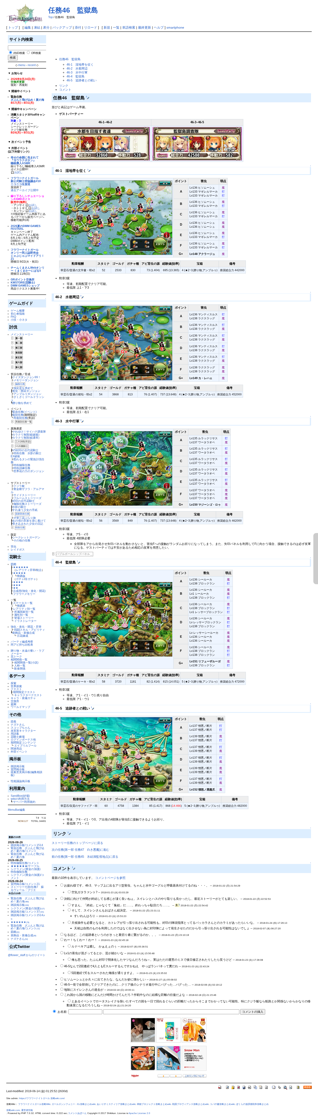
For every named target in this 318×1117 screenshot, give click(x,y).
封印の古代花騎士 (23, 500)
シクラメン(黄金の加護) (26, 868)
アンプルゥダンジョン (27, 393)
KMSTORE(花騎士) (23, 282)
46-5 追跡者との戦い (82, 80)
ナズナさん (18, 724)
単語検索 (128, 27)
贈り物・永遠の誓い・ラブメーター (27, 652)
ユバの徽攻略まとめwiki (222, 1104)
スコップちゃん (20, 727)
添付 (78, 27)
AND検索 (19, 52)
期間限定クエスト (24, 692)
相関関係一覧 (19, 659)
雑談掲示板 (18, 766)
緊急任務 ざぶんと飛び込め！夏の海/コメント (27, 850)
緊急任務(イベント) (24, 411)
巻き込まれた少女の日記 (27, 523)
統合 (39, 569)
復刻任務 (18, 414)
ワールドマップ (20, 706)
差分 (46, 27)
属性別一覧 (21, 614)
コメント (65, 89)
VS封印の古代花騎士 (25, 450)
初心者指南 (18, 313)
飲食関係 (19, 668)
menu (21, 65)
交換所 (15, 701)
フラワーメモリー (24, 593)
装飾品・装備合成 (23, 632)
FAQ (13, 316)
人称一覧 (19, 665)
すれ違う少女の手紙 (24, 509)
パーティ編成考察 (22, 641)
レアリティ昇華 (25, 569)
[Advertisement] (136, 44)
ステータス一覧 (23, 602)
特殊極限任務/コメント (25, 862)
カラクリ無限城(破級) (25, 434)
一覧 (116, 27)
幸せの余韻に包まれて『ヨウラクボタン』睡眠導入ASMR (25, 160)
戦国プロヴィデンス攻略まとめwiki (190, 1104)
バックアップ (62, 27)
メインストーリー (22, 334)
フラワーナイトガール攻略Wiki (34, 1104)
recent (32, 65)
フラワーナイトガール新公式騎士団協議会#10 (26, 180)
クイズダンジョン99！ (26, 377)
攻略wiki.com (13, 1110)
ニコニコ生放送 (20, 184)
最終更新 (144, 27)
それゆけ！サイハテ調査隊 (29, 431)
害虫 (13, 546)
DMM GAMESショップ (25, 285)
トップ (13, 27)
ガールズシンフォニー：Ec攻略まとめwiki (73, 1104)
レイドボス (18, 549)
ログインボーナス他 (23, 739)
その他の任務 (22, 540)
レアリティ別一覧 (24, 608)
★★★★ (18, 582)
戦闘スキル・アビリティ (29, 629)
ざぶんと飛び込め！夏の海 (27, 99)
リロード (90, 27)
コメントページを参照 (110, 878)
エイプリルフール (25, 745)
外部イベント (19, 751)
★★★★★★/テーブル (25, 865)
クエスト (16, 688)
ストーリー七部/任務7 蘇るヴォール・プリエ (27, 888)
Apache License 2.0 (139, 1113)
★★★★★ (19, 572)
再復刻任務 (20, 417)
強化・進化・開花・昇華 (26, 626)
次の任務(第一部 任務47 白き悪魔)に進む (80, 849)
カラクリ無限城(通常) (25, 437)
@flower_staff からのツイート (26, 955)
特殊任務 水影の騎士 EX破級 (27, 455)
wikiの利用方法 (20, 798)
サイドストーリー (25, 495)
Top (50, 17)
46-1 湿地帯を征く (80, 64)
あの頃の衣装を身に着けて (29, 520)
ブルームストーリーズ (27, 498)
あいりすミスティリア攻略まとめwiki (116, 1104)
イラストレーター (25, 620)
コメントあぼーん (77, 1113)
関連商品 (16, 748)
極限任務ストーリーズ (27, 503)
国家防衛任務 (22, 514)
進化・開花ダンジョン (26, 390)
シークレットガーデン (26, 537)
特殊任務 (20, 527)
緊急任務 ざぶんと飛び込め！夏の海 (27, 855)
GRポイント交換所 (22, 279)
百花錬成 (22, 635)
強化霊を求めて (23, 388)
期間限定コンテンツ (23, 742)
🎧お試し (17, 172)
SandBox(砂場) (20, 795)
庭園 (13, 704)
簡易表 (21, 605)
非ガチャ (30, 578)
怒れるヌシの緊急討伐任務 (27, 461)
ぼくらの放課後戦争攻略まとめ (252, 1104)
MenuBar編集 (16, 809)
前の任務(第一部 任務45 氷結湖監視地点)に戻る (85, 856)
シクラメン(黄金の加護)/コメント (27, 876)
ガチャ (20, 578)
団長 (13, 721)
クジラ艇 (19, 485)
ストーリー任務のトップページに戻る (77, 843)
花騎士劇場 (18, 736)
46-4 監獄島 (76, 76)
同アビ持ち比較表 (22, 644)
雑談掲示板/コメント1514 (27, 845)
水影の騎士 (19, 506)
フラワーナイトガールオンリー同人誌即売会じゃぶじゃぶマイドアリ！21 (27, 254)
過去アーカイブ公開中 (25, 190)
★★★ (17, 585)
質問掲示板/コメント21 (25, 883)
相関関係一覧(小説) (26, 662)
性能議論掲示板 (20, 781)
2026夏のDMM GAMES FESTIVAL (26, 227)
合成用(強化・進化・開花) (29, 590)
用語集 (15, 733)
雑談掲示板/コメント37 (27, 911)
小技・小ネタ (19, 319)
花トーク (16, 656)
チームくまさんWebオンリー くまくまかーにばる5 (27, 269)
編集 (27, 27)
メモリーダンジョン (26, 380)
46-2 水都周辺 (77, 68)
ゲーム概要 (18, 310)
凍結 (37, 27)
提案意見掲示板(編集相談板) (26, 773)
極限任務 (20, 384)
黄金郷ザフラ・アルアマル (27, 490)
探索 (13, 683)
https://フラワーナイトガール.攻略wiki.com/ (42, 1098)
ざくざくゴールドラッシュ (27, 398)
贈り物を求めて (22, 402)
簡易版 (21, 575)
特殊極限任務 (22, 465)
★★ (15, 587)
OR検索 (36, 52)
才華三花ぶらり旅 (25, 517)
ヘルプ (159, 27)
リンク (63, 85)
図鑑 (13, 564)
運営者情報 (27, 1110)
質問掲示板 (18, 769)
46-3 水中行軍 (77, 72)
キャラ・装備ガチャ (23, 698)
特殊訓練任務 (22, 468)
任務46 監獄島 (73, 10)
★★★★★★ (20, 567)
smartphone (175, 27)
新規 (107, 27)
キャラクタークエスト (28, 695)
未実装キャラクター (23, 730)
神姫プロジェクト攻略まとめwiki (154, 1104)
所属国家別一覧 (24, 611)
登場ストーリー (24, 617)
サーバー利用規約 (24, 801)
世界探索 (16, 686)
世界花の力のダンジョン (29, 471)
